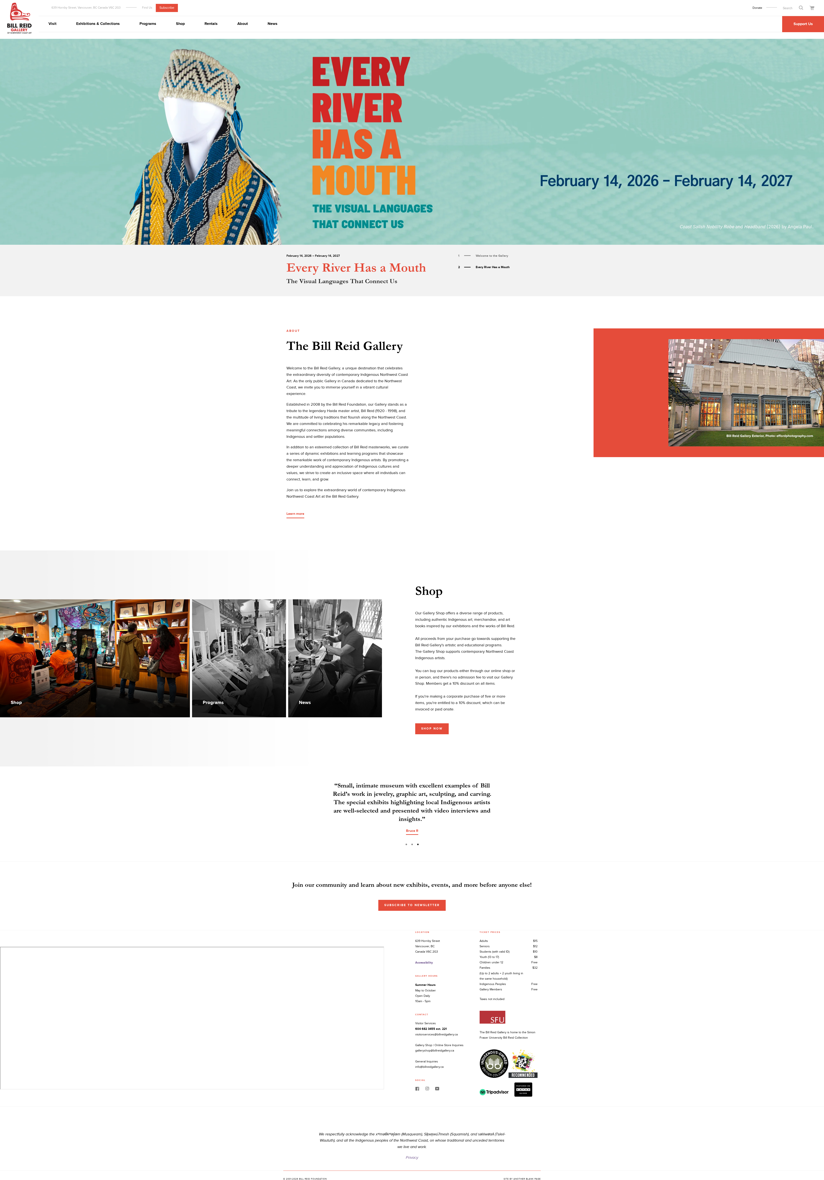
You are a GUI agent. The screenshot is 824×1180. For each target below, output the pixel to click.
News (272, 23)
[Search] (801, 7)
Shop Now (432, 728)
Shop (180, 23)
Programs (147, 23)
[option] (412, 142)
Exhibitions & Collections (98, 23)
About (242, 23)
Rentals (211, 23)
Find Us (147, 7)
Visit (52, 23)
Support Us (803, 24)
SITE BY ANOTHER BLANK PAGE (522, 1162)
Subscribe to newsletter (412, 888)
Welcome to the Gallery (483, 256)
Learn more (295, 514)
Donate (757, 8)
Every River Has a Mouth (356, 267)
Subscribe (166, 8)
